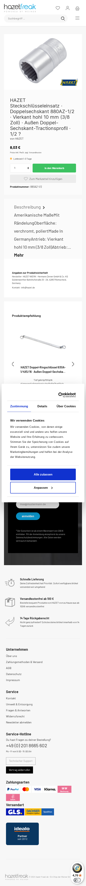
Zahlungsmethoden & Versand (24, 662)
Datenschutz (13, 674)
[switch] (77, 880)
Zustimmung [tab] (19, 406)
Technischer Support (21, 760)
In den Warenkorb (54, 168)
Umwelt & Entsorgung (19, 704)
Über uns (11, 656)
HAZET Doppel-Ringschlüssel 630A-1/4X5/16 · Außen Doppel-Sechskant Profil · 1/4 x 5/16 (43, 370)
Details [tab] (42, 406)
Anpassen (41, 487)
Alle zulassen (43, 474)
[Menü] (77, 18)
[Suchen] (63, 18)
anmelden (28, 516)
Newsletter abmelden (19, 722)
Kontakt (11, 698)
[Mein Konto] (67, 8)
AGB (8, 668)
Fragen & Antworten (18, 710)
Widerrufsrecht (15, 716)
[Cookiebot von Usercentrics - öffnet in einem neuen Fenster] (59, 395)
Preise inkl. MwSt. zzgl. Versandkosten (25, 152)
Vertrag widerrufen (19, 769)
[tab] (43, 231)
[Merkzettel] (57, 8)
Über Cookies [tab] (66, 406)
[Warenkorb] (77, 8)
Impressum (13, 680)
